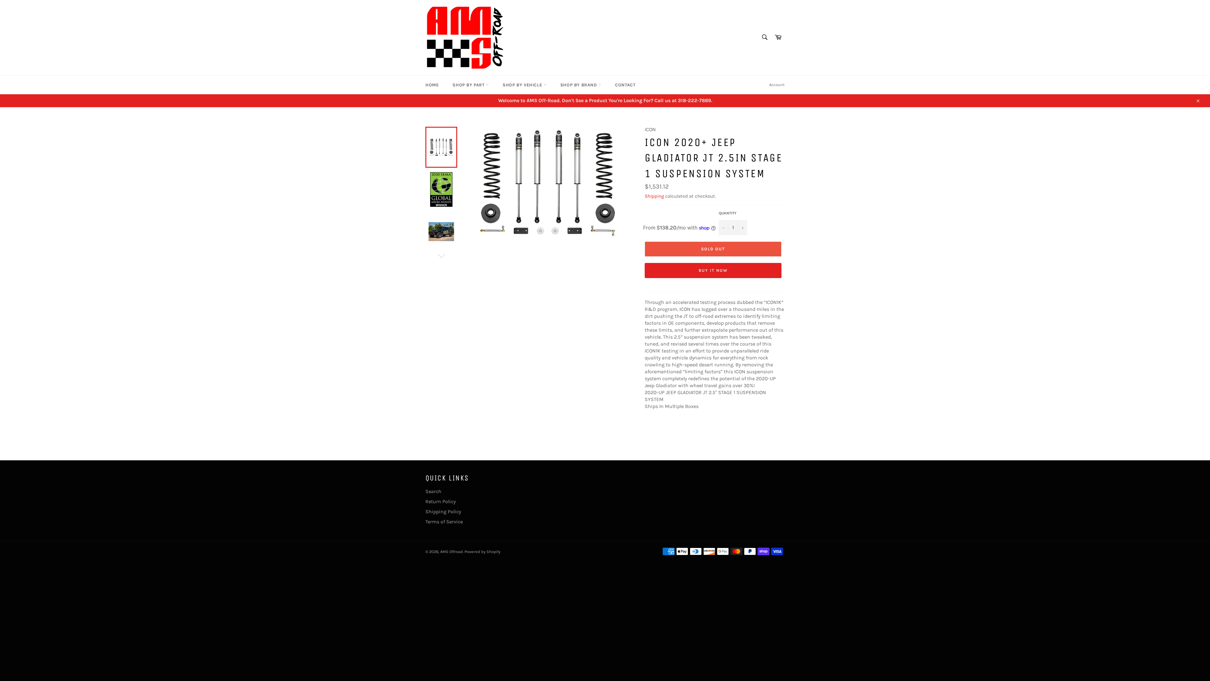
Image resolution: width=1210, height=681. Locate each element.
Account (777, 84)
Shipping (654, 196)
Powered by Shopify (482, 551)
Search (433, 491)
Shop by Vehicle (523, 85)
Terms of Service (444, 522)
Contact (625, 85)
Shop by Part (469, 85)
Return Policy (440, 501)
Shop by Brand (579, 85)
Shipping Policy (443, 512)
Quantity (727, 213)
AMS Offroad (451, 551)
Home (432, 85)
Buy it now (713, 270)
